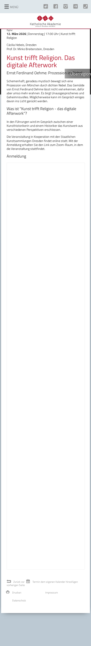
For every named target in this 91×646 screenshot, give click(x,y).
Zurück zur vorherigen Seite (16, 583)
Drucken (16, 592)
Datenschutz (19, 600)
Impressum (51, 592)
